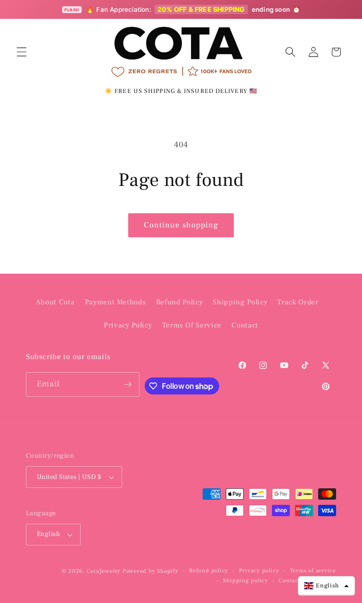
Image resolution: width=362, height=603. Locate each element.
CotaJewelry (104, 571)
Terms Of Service (192, 325)
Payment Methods (115, 302)
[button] (21, 52)
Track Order (297, 302)
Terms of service (313, 570)
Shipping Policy (240, 302)
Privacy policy (259, 570)
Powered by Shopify (151, 571)
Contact (244, 325)
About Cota (55, 302)
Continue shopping (181, 225)
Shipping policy (245, 580)
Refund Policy (179, 302)
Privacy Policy (128, 325)
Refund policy (208, 570)
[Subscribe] (127, 384)
